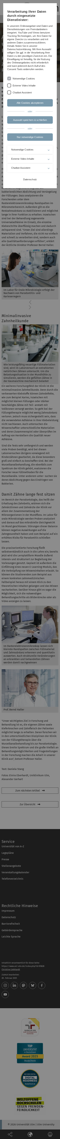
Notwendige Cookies (24, 78)
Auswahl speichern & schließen (30, 120)
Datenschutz (30, 179)
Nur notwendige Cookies (30, 137)
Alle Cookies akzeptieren (30, 102)
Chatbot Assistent (22, 92)
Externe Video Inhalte (24, 85)
